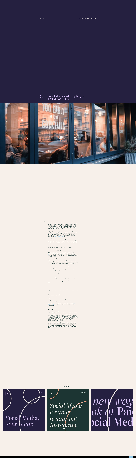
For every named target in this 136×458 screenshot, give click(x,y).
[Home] (42, 18)
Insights (88, 18)
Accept (131, 456)
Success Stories (81, 18)
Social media (67, 223)
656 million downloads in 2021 (58, 236)
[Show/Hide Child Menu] (86, 18)
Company (91, 18)
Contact (95, 18)
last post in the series (74, 267)
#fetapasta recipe (50, 254)
